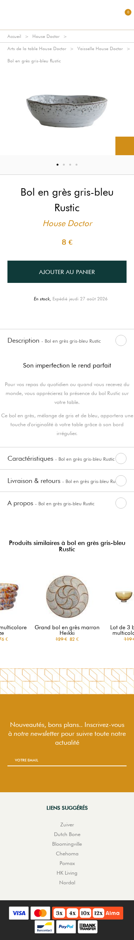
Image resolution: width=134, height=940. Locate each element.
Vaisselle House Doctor (100, 48)
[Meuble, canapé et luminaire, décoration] (67, 15)
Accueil (14, 36)
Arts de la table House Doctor (36, 48)
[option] (67, 111)
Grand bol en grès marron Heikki (67, 630)
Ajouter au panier (67, 271)
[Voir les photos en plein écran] (124, 146)
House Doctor (46, 36)
